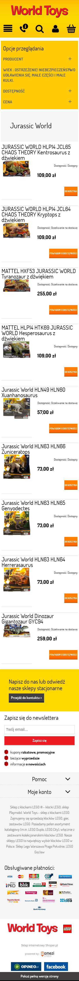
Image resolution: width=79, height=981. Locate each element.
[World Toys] (32, 928)
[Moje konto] (55, 28)
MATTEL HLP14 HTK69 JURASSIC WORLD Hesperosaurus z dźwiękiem (37, 333)
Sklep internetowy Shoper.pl (39, 945)
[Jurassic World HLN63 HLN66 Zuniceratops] (17, 474)
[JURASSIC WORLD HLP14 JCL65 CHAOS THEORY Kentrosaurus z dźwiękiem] (17, 180)
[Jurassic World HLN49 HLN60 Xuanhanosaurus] (17, 417)
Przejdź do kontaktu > (26, 697)
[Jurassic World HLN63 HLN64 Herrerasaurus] (17, 587)
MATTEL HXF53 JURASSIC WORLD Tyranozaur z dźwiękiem (39, 273)
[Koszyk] (71, 28)
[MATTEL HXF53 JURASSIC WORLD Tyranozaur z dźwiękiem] (17, 299)
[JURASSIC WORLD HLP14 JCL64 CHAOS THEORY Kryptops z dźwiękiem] (17, 242)
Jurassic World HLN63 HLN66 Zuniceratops (33, 448)
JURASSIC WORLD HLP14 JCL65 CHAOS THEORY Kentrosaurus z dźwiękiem (36, 152)
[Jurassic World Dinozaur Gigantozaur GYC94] (17, 644)
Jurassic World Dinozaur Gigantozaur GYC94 (28, 618)
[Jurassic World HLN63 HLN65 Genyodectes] (17, 530)
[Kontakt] (24, 28)
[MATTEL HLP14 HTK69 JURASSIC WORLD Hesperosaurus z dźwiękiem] (17, 361)
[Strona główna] (39, 11)
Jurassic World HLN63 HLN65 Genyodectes (33, 505)
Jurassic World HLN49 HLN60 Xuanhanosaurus (33, 392)
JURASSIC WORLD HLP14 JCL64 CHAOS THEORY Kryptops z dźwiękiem (36, 214)
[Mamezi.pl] (47, 953)
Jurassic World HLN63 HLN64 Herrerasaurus (33, 562)
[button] (8, 28)
